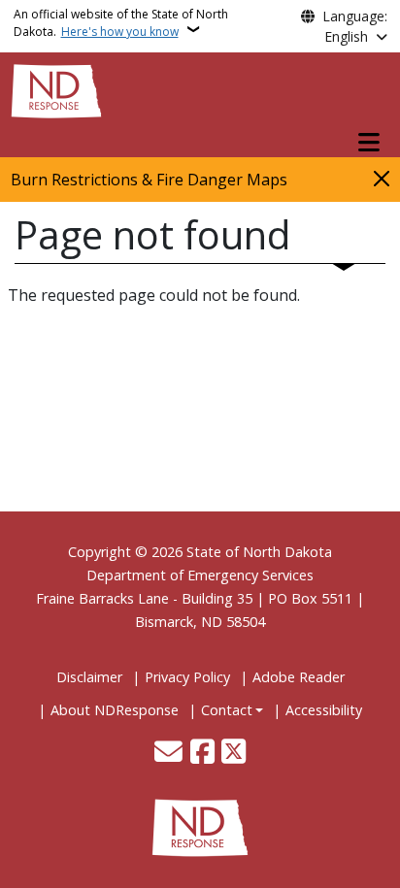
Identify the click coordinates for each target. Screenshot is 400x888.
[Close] (381, 178)
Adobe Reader (298, 677)
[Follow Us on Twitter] (233, 753)
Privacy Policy (187, 677)
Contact (226, 710)
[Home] (56, 89)
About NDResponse (114, 710)
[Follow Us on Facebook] (202, 753)
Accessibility (323, 710)
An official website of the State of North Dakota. (121, 23)
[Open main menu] (368, 142)
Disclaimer (89, 677)
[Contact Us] (168, 753)
